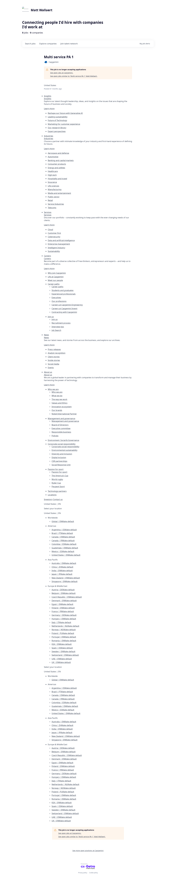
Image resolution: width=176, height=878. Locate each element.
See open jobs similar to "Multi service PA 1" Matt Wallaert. (73, 76)
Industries (48, 138)
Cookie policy (93, 873)
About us (48, 375)
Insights (47, 98)
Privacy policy (82, 873)
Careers (47, 258)
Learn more (49, 108)
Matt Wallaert (41, 10)
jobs (30, 43)
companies (48, 43)
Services (47, 215)
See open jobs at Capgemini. (61, 73)
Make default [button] (68, 521)
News (46, 337)
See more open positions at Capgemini (88, 850)
